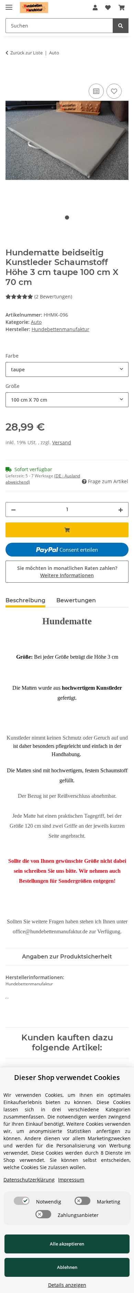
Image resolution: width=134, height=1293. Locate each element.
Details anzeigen (67, 1285)
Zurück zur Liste (26, 53)
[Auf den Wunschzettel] (114, 91)
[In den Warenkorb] (10, 74)
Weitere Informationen (67, 575)
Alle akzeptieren (67, 1244)
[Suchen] (121, 25)
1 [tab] (67, 217)
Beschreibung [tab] (25, 600)
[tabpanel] (67, 140)
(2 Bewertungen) (53, 296)
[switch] (22, 1201)
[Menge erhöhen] (120, 509)
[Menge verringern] (13, 509)
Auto (36, 322)
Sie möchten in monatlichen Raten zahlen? (67, 572)
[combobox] (67, 369)
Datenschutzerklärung (29, 1179)
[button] (95, 7)
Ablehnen (67, 1267)
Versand (61, 442)
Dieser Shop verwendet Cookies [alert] (67, 1077)
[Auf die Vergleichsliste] (96, 91)
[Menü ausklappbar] (8, 4)
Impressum (71, 1179)
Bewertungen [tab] (76, 600)
